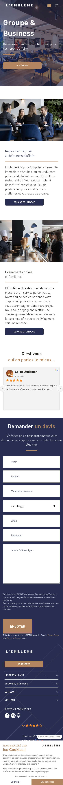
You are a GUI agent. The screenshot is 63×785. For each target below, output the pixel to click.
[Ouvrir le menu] (49, 5)
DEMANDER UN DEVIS (24, 202)
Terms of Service (14, 638)
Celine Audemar (26, 371)
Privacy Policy (53, 635)
